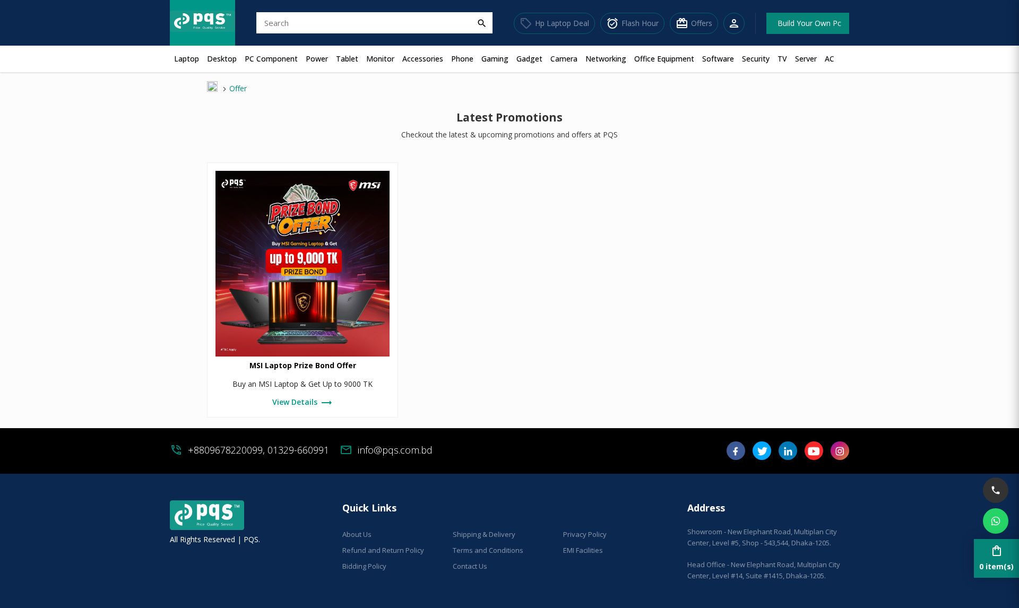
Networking (605, 59)
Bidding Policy (364, 566)
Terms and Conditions (488, 550)
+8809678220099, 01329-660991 (258, 450)
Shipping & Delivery (484, 534)
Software (718, 59)
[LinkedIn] (788, 454)
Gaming (494, 59)
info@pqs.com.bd (395, 450)
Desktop (222, 59)
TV (782, 59)
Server (806, 59)
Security (756, 59)
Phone (462, 59)
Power (317, 59)
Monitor (380, 59)
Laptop (186, 59)
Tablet (347, 59)
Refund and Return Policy (383, 550)
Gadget (529, 59)
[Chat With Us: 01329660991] (995, 521)
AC (829, 59)
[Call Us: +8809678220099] (995, 490)
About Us (357, 534)
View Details (302, 402)
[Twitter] (761, 454)
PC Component (271, 59)
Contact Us (470, 566)
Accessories (422, 59)
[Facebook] (735, 454)
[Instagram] (840, 454)
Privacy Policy (585, 534)
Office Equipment (664, 59)
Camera (563, 59)
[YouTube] (814, 454)
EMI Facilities (583, 550)
